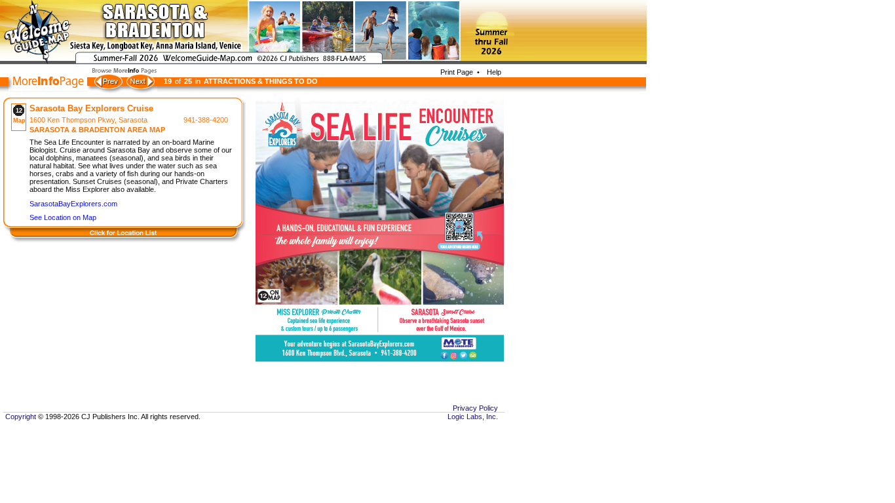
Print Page (456, 72)
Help (492, 72)
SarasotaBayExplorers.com (73, 204)
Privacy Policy (475, 408)
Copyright (19, 416)
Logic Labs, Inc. (472, 416)
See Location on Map (62, 217)
